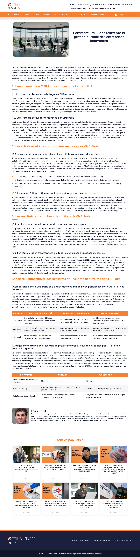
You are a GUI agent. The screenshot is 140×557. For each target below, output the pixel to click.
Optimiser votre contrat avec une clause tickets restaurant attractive (56, 504)
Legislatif (83, 14)
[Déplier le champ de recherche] (128, 14)
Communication (31, 14)
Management (98, 14)
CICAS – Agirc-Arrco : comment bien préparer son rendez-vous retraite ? (113, 505)
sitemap (82, 554)
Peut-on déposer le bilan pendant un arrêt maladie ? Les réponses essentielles (84, 468)
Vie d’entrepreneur (64, 14)
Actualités (13, 14)
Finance (47, 14)
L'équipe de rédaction (94, 554)
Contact (62, 554)
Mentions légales (72, 554)
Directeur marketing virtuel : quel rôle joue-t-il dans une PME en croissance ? (84, 505)
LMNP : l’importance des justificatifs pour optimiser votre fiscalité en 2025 (26, 505)
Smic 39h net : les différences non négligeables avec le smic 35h (26, 468)
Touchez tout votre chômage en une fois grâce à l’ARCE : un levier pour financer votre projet (113, 469)
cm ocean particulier (44, 161)
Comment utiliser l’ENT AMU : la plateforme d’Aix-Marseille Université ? (55, 467)
